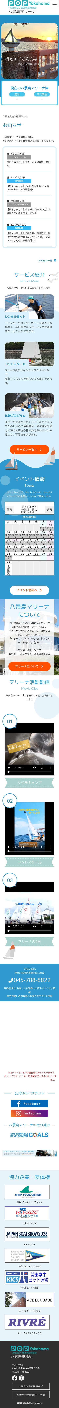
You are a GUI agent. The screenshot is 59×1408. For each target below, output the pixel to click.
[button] (55, 711)
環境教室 (19, 181)
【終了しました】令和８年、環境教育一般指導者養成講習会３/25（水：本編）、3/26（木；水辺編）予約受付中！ (28, 237)
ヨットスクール (19, 157)
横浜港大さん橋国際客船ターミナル (30, 1395)
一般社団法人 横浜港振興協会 (29, 1386)
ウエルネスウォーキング (19, 204)
